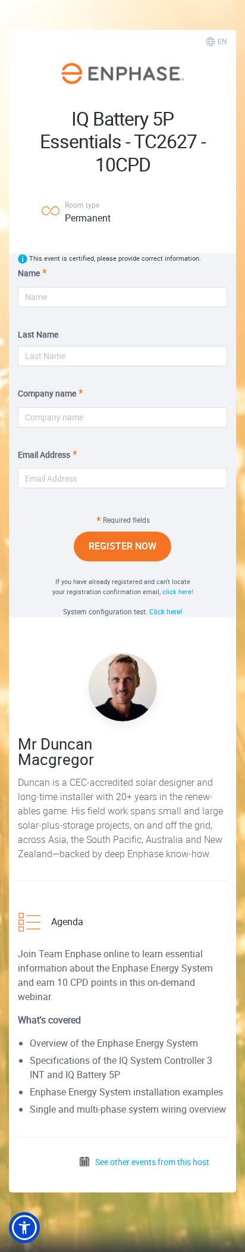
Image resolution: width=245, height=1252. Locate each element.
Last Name (38, 334)
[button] (24, 1227)
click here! (177, 591)
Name (29, 273)
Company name (47, 393)
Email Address (44, 454)
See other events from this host (151, 1161)
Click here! (165, 611)
